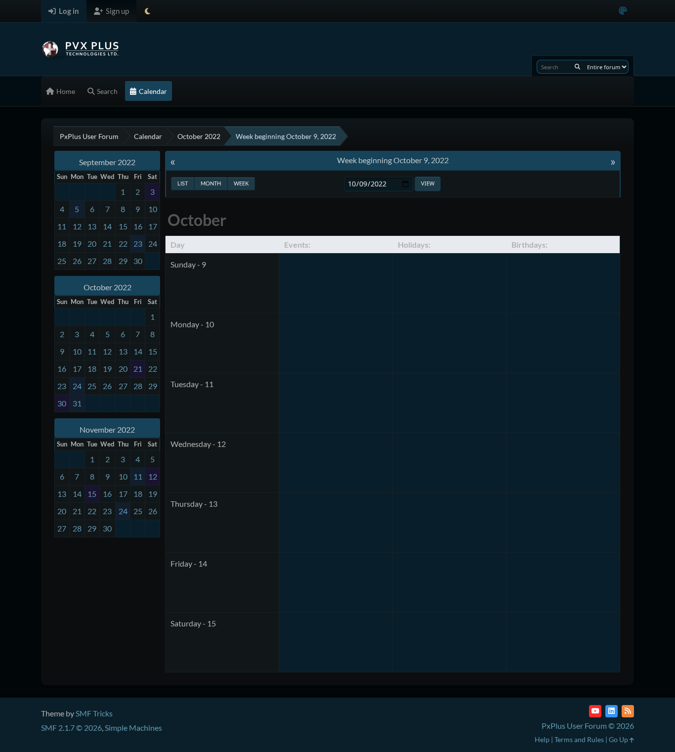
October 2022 (107, 287)
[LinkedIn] (611, 711)
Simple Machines (133, 727)
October (197, 219)
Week (241, 183)
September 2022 (107, 162)
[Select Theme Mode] (147, 11)
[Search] (577, 67)
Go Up (619, 739)
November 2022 (107, 429)
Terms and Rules (579, 739)
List (182, 183)
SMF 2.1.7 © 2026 (71, 727)
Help (542, 739)
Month (211, 183)
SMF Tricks (94, 713)
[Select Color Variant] (623, 11)
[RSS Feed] (628, 711)
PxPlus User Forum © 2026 (588, 725)
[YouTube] (595, 711)
